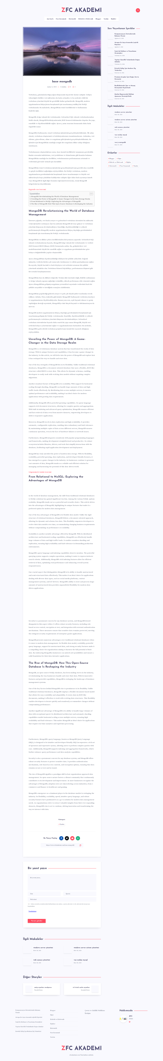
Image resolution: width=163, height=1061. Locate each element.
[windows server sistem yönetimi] (110, 121)
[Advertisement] (62, 605)
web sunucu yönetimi (41, 960)
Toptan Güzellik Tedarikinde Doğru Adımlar (29, 1027)
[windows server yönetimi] (110, 114)
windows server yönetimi (43, 948)
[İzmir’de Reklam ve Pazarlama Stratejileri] (110, 53)
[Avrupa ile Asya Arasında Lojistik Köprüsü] (110, 45)
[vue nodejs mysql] (110, 137)
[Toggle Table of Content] (90, 193)
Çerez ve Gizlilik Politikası (95, 1010)
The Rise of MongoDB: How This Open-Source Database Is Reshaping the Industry (62, 204)
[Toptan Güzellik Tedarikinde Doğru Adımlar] (110, 62)
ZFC (130, 1016)
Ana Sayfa (50, 19)
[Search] (138, 10)
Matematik (72, 19)
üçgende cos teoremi (37, 189)
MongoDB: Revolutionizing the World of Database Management (55, 196)
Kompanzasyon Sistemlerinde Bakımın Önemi (125, 35)
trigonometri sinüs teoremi (40, 472)
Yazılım (106, 19)
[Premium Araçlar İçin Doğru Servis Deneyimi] (110, 79)
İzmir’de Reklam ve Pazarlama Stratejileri (28, 1022)
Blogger (98, 19)
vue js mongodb (120, 142)
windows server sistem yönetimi (86, 948)
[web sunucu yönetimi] (110, 129)
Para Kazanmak (61, 19)
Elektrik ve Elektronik (85, 19)
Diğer (119, 158)
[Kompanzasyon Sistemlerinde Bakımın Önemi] (110, 36)
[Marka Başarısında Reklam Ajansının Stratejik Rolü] (110, 96)
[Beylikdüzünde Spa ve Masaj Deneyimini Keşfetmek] (110, 88)
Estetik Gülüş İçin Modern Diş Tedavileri (28, 1031)
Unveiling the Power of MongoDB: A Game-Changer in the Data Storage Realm (60, 199)
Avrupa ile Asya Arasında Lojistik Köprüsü (28, 1017)
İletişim (87, 1013)
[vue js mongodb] (110, 144)
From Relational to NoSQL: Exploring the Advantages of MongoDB (56, 201)
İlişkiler (113, 19)
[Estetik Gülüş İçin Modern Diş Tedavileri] (110, 71)
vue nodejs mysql (81, 960)
